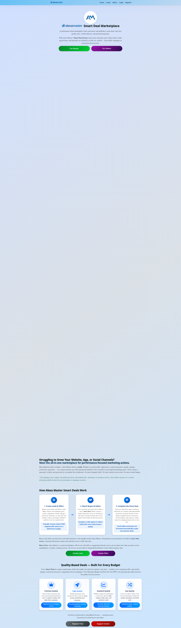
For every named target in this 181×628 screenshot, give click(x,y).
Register (128, 2)
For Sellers (106, 48)
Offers (114, 2)
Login (121, 2)
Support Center (103, 624)
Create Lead (78, 553)
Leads (108, 2)
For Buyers (74, 48)
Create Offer (103, 553)
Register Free (77, 624)
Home (102, 2)
